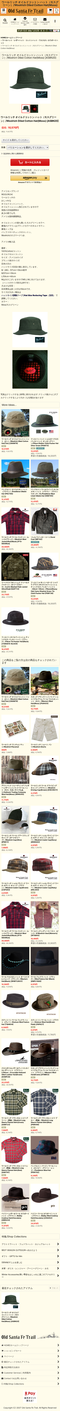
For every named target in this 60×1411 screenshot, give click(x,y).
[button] (4, 11)
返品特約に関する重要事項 (13, 154)
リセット (55, 1288)
